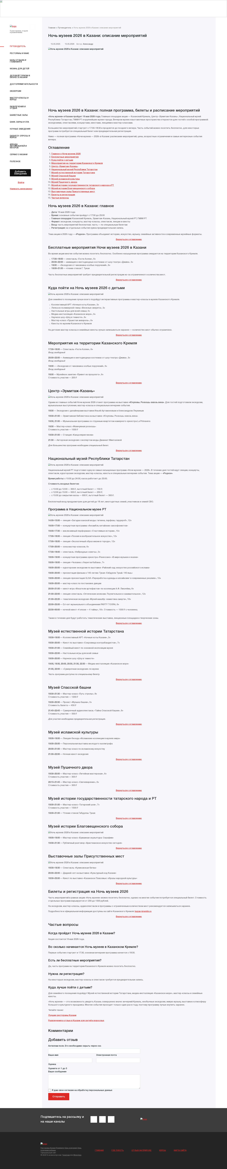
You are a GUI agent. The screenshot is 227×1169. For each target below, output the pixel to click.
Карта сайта (180, 1150)
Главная (99, 1150)
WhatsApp (77, 1155)
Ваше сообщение (57, 1072)
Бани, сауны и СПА (19, 122)
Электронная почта (106, 1055)
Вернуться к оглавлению (129, 240)
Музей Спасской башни (63, 176)
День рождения (70, 1148)
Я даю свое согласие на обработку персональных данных (82, 1090)
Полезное (15, 161)
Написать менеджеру (21, 189)
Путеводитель (18, 46)
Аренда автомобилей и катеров (18, 146)
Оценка (52, 1064)
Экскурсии (15, 91)
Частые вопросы (60, 198)
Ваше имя (53, 1055)
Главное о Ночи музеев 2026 (66, 154)
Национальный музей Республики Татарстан (74, 170)
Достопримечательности (21, 84)
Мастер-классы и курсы (19, 99)
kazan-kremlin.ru (143, 911)
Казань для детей (19, 69)
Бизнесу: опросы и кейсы (20, 137)
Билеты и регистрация (63, 195)
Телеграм (66, 1155)
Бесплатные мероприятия (65, 157)
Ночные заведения (20, 129)
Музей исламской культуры (65, 179)
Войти (21, 183)
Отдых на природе (141, 1150)
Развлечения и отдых (18, 107)
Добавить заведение (20, 173)
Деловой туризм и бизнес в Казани (20, 76)
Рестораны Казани (48, 1148)
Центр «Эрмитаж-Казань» (64, 166)
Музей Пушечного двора (64, 182)
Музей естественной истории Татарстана (73, 173)
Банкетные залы (19, 115)
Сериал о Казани (18, 155)
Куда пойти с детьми (62, 160)
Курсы (162, 1150)
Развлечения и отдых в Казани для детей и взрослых (76, 1021)
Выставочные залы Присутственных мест (73, 192)
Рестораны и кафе (19, 53)
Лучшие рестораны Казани (62, 1015)
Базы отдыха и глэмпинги (18, 61)
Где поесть (118, 1150)
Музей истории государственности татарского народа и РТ (82, 185)
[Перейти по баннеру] (113, 8)
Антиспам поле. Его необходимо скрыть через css (74, 1046)
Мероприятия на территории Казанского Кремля (77, 163)
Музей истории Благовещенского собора (73, 188)
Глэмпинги (60, 1148)
